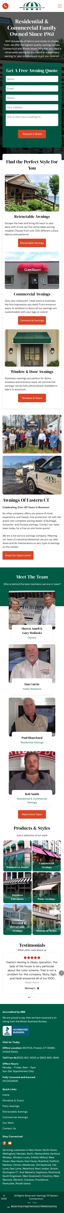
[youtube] (10, 1143)
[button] (2, 972)
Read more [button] (32, 982)
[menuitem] (22, 1096)
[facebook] (4, 1143)
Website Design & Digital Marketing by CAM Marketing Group (34, 1206)
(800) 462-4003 (26, 1057)
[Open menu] (60, 6)
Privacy (35, 1202)
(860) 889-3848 (49, 1057)
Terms (29, 1202)
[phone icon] (5, 6)
